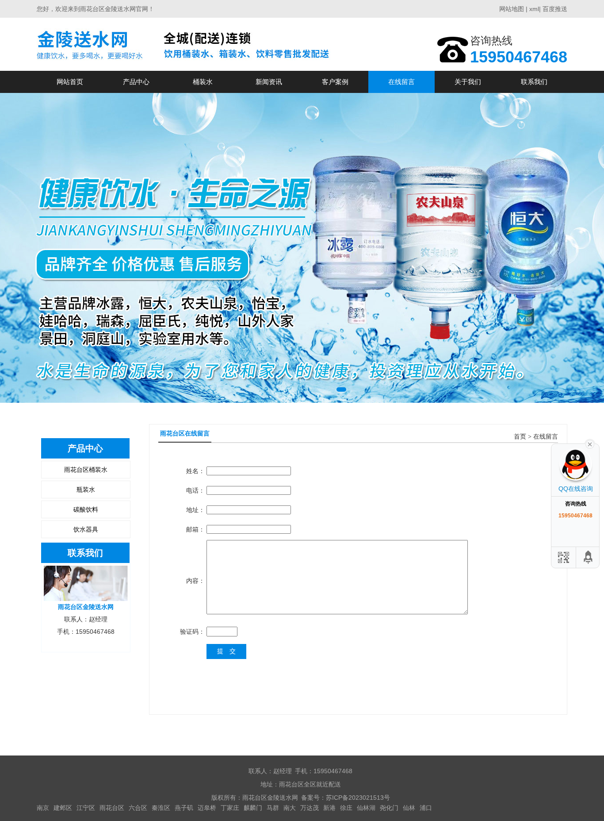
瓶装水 (85, 489)
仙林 (409, 807)
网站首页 (70, 81)
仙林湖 (366, 807)
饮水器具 (85, 529)
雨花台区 (111, 807)
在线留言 (401, 81)
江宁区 (85, 807)
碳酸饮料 (85, 509)
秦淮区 (161, 807)
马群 (273, 807)
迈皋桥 (207, 807)
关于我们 (468, 81)
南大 (289, 807)
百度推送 (555, 8)
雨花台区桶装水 (85, 469)
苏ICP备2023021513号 (358, 797)
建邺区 (63, 807)
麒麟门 (253, 807)
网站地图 (511, 8)
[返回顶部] (588, 557)
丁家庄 (230, 807)
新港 (329, 807)
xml (534, 8)
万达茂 (309, 807)
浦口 (426, 807)
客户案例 (335, 81)
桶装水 (203, 81)
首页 (520, 436)
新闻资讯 (269, 81)
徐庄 (346, 807)
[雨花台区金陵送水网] (186, 44)
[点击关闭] (590, 443)
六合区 (138, 807)
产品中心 (136, 81)
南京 (43, 807)
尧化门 (389, 807)
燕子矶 (184, 807)
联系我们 (534, 81)
